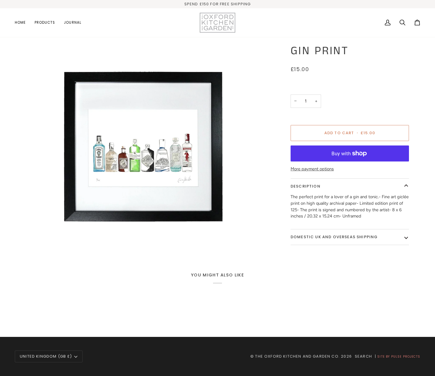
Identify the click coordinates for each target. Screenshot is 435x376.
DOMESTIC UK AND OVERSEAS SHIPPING (334, 237)
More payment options (312, 169)
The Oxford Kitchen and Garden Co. (297, 356)
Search (363, 356)
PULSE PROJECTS (405, 356)
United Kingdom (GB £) (46, 356)
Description (305, 186)
